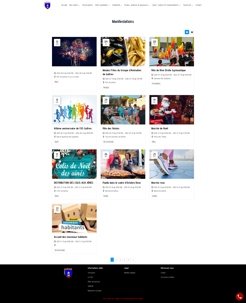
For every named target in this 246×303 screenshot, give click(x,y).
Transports (91, 273)
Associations (87, 5)
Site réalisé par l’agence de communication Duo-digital (123, 299)
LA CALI (90, 277)
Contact (198, 5)
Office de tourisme (94, 282)
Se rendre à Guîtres (167, 277)
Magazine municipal (94, 290)
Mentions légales (129, 273)
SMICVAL (91, 286)
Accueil (64, 5)
